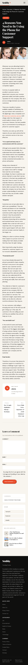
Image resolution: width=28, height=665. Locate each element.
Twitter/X (8, 511)
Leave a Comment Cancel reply (12, 500)
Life (3, 620)
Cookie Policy (5, 647)
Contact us (5, 613)
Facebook (8, 516)
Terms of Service (6, 644)
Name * (4, 457)
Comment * (5, 439)
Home (4, 9)
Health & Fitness (6, 626)
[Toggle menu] (24, 3)
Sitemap (4, 653)
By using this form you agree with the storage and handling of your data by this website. (14, 474)
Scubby (5, 2)
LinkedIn (7, 520)
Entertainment (6, 623)
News (3, 629)
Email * (4, 464)
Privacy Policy (5, 610)
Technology (5, 634)
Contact (4, 650)
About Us (4, 607)
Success (9, 9)
